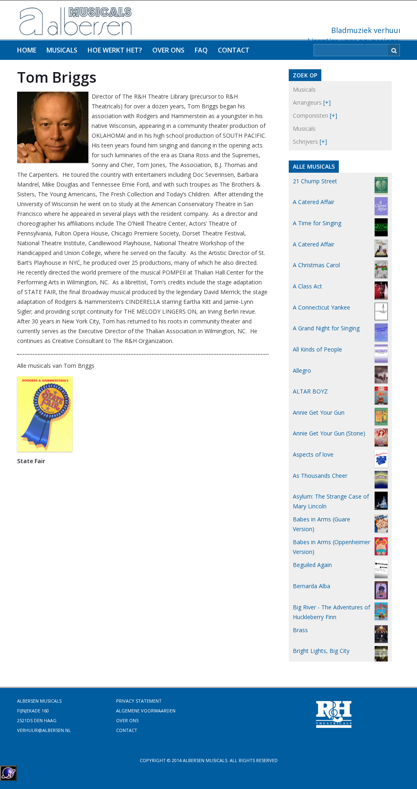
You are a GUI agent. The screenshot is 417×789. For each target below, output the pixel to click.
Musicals (61, 50)
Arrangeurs (307, 102)
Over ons (168, 50)
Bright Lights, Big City (321, 651)
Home (26, 50)
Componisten (310, 115)
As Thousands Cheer (320, 475)
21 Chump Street (315, 181)
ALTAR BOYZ (310, 391)
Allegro (302, 370)
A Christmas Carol (316, 265)
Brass (300, 630)
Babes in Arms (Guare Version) (321, 524)
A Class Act (307, 286)
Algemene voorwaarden (146, 711)
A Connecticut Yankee (321, 307)
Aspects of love (313, 454)
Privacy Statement (139, 701)
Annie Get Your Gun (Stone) (329, 433)
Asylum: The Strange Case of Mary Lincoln (331, 501)
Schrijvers (305, 141)
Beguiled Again (312, 565)
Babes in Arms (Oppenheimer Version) (331, 547)
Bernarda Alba (311, 586)
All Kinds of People (317, 349)
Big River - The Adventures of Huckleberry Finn (331, 612)
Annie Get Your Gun (319, 412)
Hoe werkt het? (115, 50)
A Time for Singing (317, 223)
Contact (234, 50)
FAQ (201, 50)
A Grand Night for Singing (326, 328)
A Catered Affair (313, 202)
